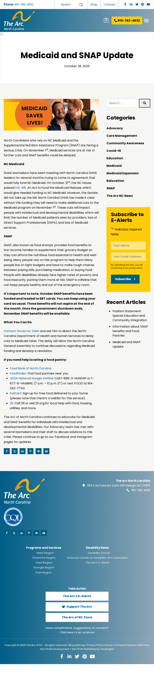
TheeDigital (107, 649)
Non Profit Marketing (84, 649)
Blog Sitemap (77, 645)
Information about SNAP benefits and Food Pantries (130, 331)
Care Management (121, 136)
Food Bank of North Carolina (30, 368)
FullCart (15, 393)
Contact (110, 4)
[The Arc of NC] (51, 20)
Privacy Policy (95, 645)
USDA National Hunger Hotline (31, 378)
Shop (93, 4)
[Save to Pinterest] (30, 451)
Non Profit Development (54, 649)
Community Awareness (125, 143)
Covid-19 (113, 151)
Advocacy (114, 128)
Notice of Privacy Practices (121, 645)
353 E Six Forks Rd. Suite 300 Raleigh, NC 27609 (118, 485)
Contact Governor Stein (21, 331)
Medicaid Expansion (122, 173)
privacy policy (136, 268)
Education (114, 158)
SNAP (110, 188)
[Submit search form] (81, 4)
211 (11, 403)
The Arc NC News (119, 196)
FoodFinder (18, 373)
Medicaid (114, 166)
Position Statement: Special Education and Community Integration (129, 315)
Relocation (115, 181)
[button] (146, 20)
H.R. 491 (20, 188)
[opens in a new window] (125, 4)
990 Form (144, 645)
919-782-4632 (23, 4)
